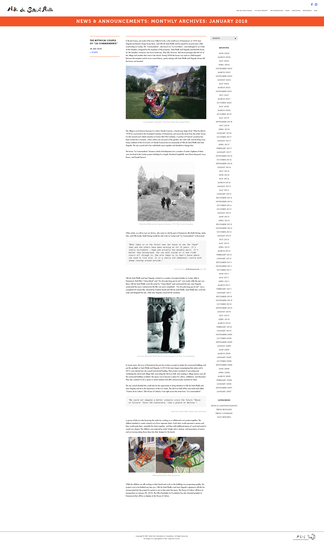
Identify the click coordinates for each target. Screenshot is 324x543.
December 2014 (224, 198)
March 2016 (224, 182)
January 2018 (224, 133)
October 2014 (224, 205)
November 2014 (224, 201)
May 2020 (224, 106)
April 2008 (224, 372)
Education (296, 10)
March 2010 (224, 323)
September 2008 (224, 365)
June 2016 (224, 175)
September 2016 (224, 163)
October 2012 (224, 232)
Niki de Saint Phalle (244, 10)
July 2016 (224, 171)
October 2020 (224, 103)
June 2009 (224, 350)
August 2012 (224, 236)
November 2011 (224, 266)
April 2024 (224, 65)
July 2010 (224, 315)
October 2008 (224, 361)
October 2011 (224, 270)
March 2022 (224, 87)
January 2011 (224, 293)
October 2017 (224, 137)
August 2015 (224, 186)
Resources (307, 10)
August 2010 (224, 312)
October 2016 (224, 160)
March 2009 (224, 353)
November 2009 (224, 334)
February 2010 (224, 327)
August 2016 (224, 167)
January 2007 (224, 391)
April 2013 (224, 220)
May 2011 (224, 277)
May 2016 (224, 179)
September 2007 (224, 388)
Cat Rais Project (261, 10)
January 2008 (224, 384)
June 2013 (224, 217)
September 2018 (224, 122)
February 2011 (224, 289)
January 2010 (224, 331)
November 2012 (224, 228)
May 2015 (224, 190)
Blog (288, 10)
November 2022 (224, 76)
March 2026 (224, 57)
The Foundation (276, 10)
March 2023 (224, 72)
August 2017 (224, 141)
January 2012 (224, 258)
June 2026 (224, 53)
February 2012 (224, 255)
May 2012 (224, 243)
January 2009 (224, 357)
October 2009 (224, 338)
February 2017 (224, 148)
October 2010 (224, 304)
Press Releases (224, 409)
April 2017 (224, 144)
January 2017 (224, 152)
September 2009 (224, 342)
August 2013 (224, 213)
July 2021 (224, 95)
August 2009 (224, 346)
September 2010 (224, 308)
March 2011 (224, 285)
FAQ (315, 10)
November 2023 (224, 68)
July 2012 (224, 239)
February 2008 (224, 380)
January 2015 (224, 194)
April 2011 (224, 281)
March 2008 (224, 376)
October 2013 (224, 209)
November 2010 (224, 300)
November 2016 (224, 156)
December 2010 (224, 296)
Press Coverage (224, 413)
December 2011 (224, 262)
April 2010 (224, 319)
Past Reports (224, 417)
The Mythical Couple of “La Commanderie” (104, 42)
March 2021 (224, 99)
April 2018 (224, 129)
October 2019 (224, 114)
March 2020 (224, 110)
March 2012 (224, 251)
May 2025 (224, 61)
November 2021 (224, 91)
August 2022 (224, 80)
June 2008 (224, 369)
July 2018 (224, 125)
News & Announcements (224, 406)
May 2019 (224, 118)
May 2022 (224, 84)
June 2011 (224, 274)
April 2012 (224, 247)
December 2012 (224, 224)
